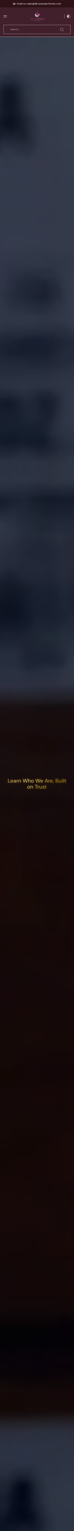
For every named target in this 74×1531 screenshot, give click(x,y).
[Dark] (67, 16)
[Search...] (61, 29)
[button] (5, 16)
